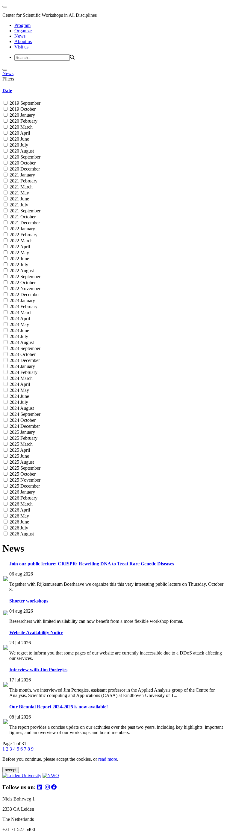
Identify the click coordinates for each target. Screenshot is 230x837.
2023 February (22, 306)
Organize (23, 30)
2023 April (19, 318)
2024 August (21, 408)
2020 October (22, 162)
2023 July (18, 336)
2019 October (22, 109)
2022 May (18, 252)
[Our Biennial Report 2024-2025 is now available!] (5, 722)
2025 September (24, 468)
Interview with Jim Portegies (38, 669)
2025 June (18, 456)
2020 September (24, 156)
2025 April (19, 450)
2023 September (24, 348)
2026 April (19, 509)
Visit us (21, 46)
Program (22, 25)
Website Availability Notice (36, 632)
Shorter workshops (28, 600)
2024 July (18, 402)
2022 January (21, 228)
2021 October (22, 216)
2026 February (22, 497)
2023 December (24, 360)
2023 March (20, 312)
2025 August (21, 462)
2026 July (18, 527)
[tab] (115, 90)
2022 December (24, 294)
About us (23, 41)
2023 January (21, 300)
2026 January (21, 491)
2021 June (18, 198)
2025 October (22, 474)
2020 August (21, 150)
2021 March (20, 186)
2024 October (22, 420)
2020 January (21, 115)
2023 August (21, 342)
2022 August (21, 270)
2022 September (24, 276)
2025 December (24, 485)
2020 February (22, 121)
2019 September (24, 103)
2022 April (19, 246)
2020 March (20, 127)
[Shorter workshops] (5, 613)
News (19, 36)
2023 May (18, 324)
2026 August (21, 533)
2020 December (24, 168)
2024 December (24, 426)
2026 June (18, 521)
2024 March (20, 378)
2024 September (24, 414)
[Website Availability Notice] (5, 648)
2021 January (21, 174)
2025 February (22, 438)
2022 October (22, 282)
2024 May (18, 390)
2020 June (18, 138)
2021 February (22, 180)
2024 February (22, 372)
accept (10, 770)
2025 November (24, 480)
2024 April (19, 384)
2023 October (22, 354)
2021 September (24, 210)
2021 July (18, 204)
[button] (115, 90)
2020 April (19, 133)
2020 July (18, 144)
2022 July (18, 264)
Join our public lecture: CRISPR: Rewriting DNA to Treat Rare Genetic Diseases (91, 563)
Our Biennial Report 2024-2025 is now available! (58, 706)
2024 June (18, 396)
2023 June (18, 330)
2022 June (18, 258)
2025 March (20, 444)
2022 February (22, 234)
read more (107, 759)
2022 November (24, 288)
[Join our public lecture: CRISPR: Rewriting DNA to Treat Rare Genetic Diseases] (5, 579)
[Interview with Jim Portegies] (5, 685)
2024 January (21, 366)
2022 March (20, 240)
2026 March (20, 503)
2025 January (21, 432)
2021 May (18, 192)
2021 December (24, 222)
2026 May (18, 515)
